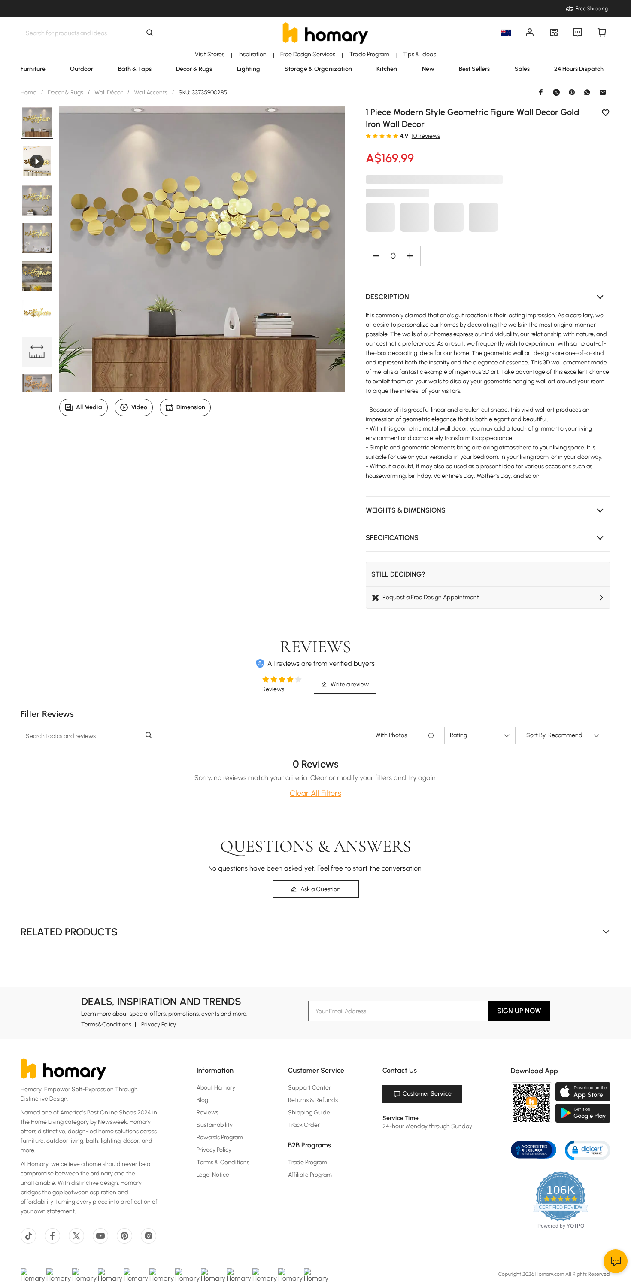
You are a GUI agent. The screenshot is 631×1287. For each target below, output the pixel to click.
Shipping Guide (309, 1112)
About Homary (216, 1087)
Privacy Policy (158, 1024)
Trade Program (307, 1162)
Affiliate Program (310, 1174)
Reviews (207, 1112)
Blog (202, 1100)
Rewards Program (220, 1137)
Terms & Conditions (223, 1162)
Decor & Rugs (65, 92)
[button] (488, 297)
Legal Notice (213, 1174)
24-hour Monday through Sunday (427, 1126)
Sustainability (215, 1125)
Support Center (309, 1087)
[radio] (368, 135)
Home (29, 92)
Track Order (304, 1125)
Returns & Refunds (313, 1100)
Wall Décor (108, 92)
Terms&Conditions (106, 1024)
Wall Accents (151, 92)
